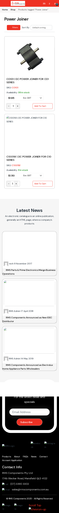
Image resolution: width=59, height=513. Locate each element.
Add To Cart (40, 106)
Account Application (12, 460)
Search (44, 3)
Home (5, 9)
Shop (13, 9)
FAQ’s (25, 456)
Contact (43, 456)
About (17, 456)
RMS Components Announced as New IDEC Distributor (27, 319)
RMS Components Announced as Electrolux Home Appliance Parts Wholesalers (27, 367)
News (33, 456)
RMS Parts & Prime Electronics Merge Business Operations (28, 272)
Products (6, 456)
